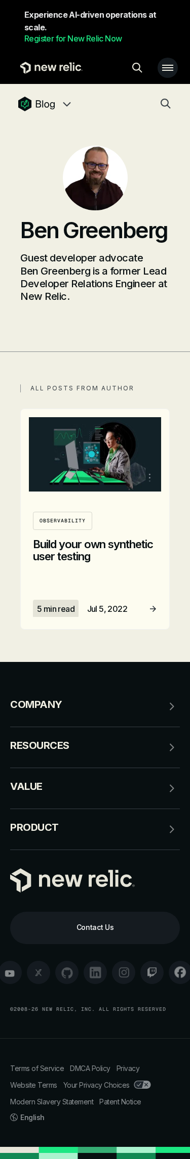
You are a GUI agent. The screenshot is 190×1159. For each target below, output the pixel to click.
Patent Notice (120, 1101)
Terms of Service (37, 1068)
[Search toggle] (137, 68)
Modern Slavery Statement (51, 1101)
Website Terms (33, 1085)
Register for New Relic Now (73, 38)
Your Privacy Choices (96, 1085)
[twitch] (152, 972)
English (32, 1117)
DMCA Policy (90, 1068)
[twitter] (38, 972)
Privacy (128, 1068)
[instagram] (123, 972)
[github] (67, 972)
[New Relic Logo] (49, 68)
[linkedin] (95, 972)
